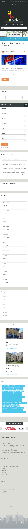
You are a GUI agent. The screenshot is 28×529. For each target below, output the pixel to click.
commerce (4, 391)
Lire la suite (5, 79)
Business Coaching (19, 389)
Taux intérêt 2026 (6, 161)
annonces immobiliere (18, 387)
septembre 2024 (6, 229)
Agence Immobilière (21, 385)
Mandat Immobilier (6, 406)
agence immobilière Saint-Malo (8, 387)
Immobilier (12, 398)
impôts (20, 400)
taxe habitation (20, 410)
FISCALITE (5, 307)
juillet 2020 (5, 258)
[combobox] (13, 116)
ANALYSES (5, 299)
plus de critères (6, 147)
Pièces (2, 128)
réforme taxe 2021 (20, 408)
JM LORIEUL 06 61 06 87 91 (15, 24)
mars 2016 (5, 271)
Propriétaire (14, 408)
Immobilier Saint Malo (13, 400)
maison (17, 404)
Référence (3, 108)
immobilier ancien (19, 398)
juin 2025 (4, 218)
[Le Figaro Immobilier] (10, 428)
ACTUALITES (5, 296)
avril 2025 (5, 224)
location (20, 402)
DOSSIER (15, 51)
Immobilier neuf (5, 400)
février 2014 (5, 282)
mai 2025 (4, 221)
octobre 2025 (5, 208)
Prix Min (3, 133)
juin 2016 (4, 269)
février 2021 (5, 245)
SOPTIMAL (16, 508)
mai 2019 (4, 263)
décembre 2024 (6, 226)
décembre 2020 (6, 250)
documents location (18, 393)
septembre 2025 (6, 210)
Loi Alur (24, 402)
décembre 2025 (6, 202)
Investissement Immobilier (7, 402)
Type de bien (4, 123)
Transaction (3, 118)
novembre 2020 (6, 253)
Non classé (5, 312)
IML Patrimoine (5, 398)
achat (4, 385)
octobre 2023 (5, 234)
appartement (5, 389)
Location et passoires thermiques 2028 (10, 159)
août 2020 (5, 255)
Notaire (12, 406)
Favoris (7, 8)
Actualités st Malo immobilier (11, 385)
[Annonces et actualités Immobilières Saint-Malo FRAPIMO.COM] (14, 16)
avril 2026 (5, 200)
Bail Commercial (11, 389)
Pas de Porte (18, 406)
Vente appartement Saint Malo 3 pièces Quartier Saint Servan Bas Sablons (13, 367)
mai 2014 (4, 277)
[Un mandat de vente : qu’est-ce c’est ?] (14, 60)
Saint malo (14, 410)
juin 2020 (4, 261)
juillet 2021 (5, 242)
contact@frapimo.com (19, 1)
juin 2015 (4, 274)
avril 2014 (5, 279)
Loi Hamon (5, 404)
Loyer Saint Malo (11, 404)
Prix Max (3, 138)
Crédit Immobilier (10, 393)
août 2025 (5, 213)
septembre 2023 (6, 237)
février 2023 (5, 239)
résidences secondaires (6, 410)
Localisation (3, 113)
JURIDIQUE (20, 51)
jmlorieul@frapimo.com (9, 492)
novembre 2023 (6, 231)
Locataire (15, 402)
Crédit (4, 393)
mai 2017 (4, 266)
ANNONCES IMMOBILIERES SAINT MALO (11, 302)
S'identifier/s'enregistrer (18, 8)
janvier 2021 (5, 247)
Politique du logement (6, 408)
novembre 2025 (6, 205)
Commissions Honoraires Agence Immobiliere (15, 391)
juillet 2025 (5, 216)
